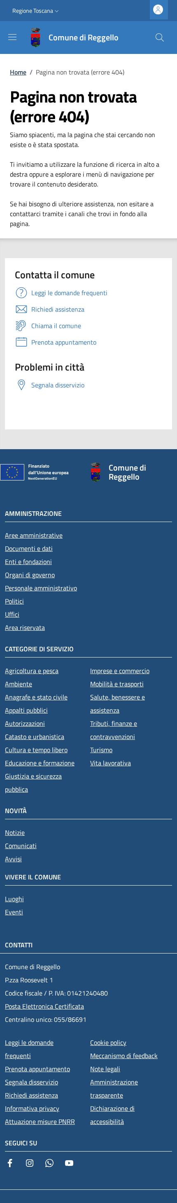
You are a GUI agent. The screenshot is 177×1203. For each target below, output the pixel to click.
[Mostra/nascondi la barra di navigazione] (12, 37)
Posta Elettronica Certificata (44, 1006)
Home (18, 72)
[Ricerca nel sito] (160, 37)
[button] (36, 11)
